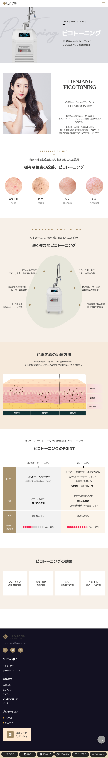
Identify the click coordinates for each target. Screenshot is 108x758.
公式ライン (21, 733)
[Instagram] (5, 650)
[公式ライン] (10, 734)
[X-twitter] (12, 650)
